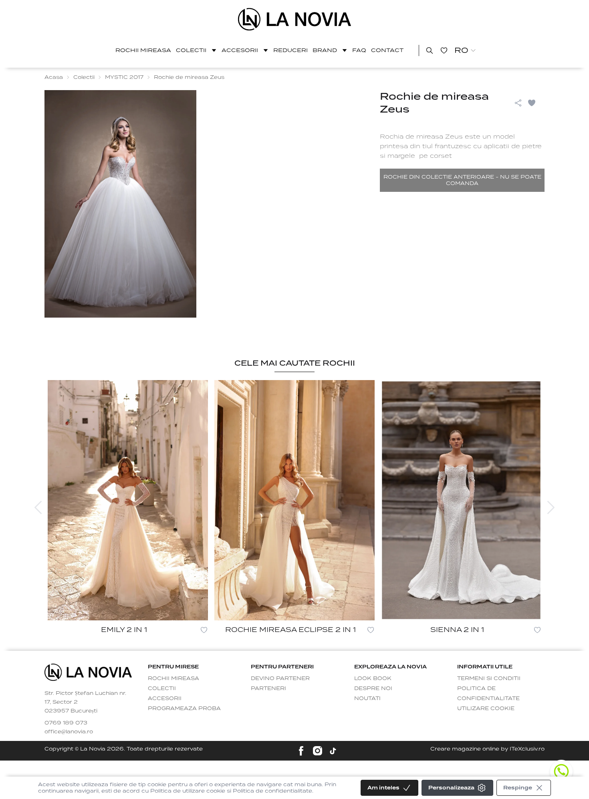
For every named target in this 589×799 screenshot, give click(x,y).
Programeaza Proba (184, 708)
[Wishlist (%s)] (444, 50)
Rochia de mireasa (411, 136)
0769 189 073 (65, 723)
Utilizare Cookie (485, 708)
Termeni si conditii (488, 678)
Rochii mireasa (143, 50)
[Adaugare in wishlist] (204, 630)
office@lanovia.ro (68, 732)
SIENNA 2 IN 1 (457, 630)
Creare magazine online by (487, 749)
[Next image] (551, 507)
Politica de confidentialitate (488, 693)
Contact (387, 50)
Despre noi (373, 688)
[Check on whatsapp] (561, 771)
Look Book (372, 678)
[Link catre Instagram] (318, 751)
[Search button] (430, 50)
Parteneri (268, 688)
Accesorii (240, 50)
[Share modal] (518, 103)
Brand (325, 50)
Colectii (191, 50)
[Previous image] (38, 507)
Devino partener (280, 678)
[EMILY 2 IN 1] (128, 500)
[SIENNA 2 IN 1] (461, 500)
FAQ (359, 50)
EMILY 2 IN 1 (124, 630)
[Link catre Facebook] (301, 751)
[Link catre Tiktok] (333, 751)
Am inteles (383, 788)
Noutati (367, 698)
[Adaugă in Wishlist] (536, 103)
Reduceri (290, 50)
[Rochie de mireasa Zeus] (294, 19)
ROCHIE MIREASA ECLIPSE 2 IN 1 (290, 630)
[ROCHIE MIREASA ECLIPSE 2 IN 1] (294, 500)
